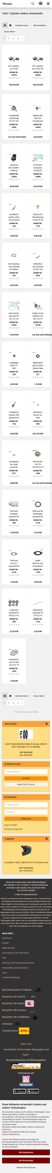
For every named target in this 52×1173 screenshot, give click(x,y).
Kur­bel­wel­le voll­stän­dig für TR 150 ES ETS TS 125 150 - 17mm (14, 118)
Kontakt (5, 943)
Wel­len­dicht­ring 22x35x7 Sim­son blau (38, 365)
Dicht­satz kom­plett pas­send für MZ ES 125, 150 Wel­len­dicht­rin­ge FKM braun (14, 514)
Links (4, 973)
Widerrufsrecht (8, 948)
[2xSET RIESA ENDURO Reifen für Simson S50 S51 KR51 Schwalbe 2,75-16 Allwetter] (26, 734)
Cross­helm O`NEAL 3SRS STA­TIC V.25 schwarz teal (26, 862)
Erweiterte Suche (26, 785)
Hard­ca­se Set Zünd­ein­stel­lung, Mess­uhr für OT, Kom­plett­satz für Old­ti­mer (14, 168)
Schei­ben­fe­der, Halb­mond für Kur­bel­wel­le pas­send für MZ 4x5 (14, 465)
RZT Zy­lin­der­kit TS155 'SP (38, 67)
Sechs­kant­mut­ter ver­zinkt (38, 415)
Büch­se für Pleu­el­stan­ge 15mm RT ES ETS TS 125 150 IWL (37, 217)
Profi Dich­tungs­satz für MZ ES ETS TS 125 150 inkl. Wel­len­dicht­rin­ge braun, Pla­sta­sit (38, 168)
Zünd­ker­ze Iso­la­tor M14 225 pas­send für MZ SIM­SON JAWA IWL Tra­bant (14, 217)
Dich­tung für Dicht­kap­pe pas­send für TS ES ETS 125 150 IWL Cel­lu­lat (37, 514)
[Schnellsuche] (33, 4)
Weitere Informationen (26, 1167)
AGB (4, 958)
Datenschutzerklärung (10, 1134)
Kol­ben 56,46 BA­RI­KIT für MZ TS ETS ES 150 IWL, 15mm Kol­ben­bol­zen (38, 316)
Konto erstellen (10, 825)
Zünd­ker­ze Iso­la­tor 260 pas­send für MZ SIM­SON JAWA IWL (14, 415)
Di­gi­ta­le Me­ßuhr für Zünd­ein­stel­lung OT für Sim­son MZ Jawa (38, 118)
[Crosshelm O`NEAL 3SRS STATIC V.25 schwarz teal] (26, 851)
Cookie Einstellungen (11, 977)
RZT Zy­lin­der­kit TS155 (14, 67)
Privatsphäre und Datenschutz (15, 968)
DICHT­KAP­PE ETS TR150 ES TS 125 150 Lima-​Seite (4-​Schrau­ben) (37, 465)
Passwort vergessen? (13, 829)
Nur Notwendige (26, 1160)
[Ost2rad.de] (6, 4)
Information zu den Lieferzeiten (15, 953)
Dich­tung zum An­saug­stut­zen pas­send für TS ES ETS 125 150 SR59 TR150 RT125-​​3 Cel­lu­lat (14, 563)
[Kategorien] (48, 4)
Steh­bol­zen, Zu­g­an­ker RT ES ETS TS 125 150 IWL (37, 613)
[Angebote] (46, 838)
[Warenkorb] (40, 4)
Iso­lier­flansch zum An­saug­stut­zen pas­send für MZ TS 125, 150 (37, 563)
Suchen (26, 778)
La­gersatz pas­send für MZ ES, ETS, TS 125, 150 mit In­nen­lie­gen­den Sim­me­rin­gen (14, 613)
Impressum (7, 938)
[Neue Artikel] (46, 724)
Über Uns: (26, 1044)
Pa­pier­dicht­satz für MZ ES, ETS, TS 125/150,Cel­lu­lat (14, 662)
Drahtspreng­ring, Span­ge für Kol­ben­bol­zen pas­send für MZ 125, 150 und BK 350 (14, 267)
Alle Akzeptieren (26, 1152)
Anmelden (26, 819)
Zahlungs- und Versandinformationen (18, 963)
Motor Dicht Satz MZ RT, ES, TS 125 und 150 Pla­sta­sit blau (14, 316)
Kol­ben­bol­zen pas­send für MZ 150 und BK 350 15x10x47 (37, 267)
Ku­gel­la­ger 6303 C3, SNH (14, 365)
